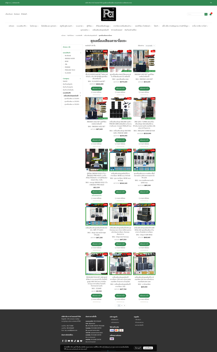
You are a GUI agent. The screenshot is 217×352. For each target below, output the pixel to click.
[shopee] (78, 341)
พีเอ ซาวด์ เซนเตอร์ (90, 342)
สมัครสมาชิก (15, 3)
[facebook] (62, 341)
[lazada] (81, 341)
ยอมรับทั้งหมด (148, 348)
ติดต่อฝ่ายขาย (114, 320)
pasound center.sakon (93, 330)
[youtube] (69, 341)
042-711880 (70, 326)
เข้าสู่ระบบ (8, 3)
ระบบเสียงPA (79, 35)
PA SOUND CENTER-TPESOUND (96, 326)
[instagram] (66, 341)
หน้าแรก (63, 35)
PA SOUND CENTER (96, 328)
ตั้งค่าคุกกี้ (138, 348)
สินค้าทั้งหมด (70, 35)
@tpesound (92, 324)
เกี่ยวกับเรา (138, 320)
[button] (211, 3)
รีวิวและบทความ (139, 322)
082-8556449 (70, 328)
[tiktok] (75, 341)
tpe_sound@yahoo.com (71, 330)
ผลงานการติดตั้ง (139, 325)
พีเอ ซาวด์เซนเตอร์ (90, 337)
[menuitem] (124, 305)
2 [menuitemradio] (121, 305)
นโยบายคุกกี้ (84, 349)
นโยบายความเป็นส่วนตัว (72, 349)
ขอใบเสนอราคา (115, 322)
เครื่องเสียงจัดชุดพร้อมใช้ (90, 35)
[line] (72, 341)
